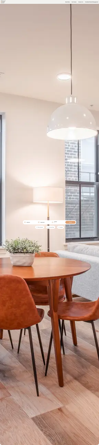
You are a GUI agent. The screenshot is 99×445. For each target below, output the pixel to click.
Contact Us (80, 1)
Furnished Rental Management (91, 1)
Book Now (67, 1)
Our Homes (74, 1)
